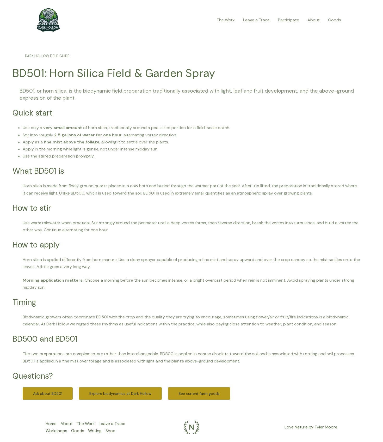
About (313, 20)
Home (51, 423)
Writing (95, 430)
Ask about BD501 (47, 393)
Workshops (56, 430)
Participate (288, 20)
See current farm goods (199, 393)
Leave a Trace (256, 20)
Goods (334, 20)
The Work (226, 20)
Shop (110, 430)
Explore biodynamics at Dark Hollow (120, 393)
